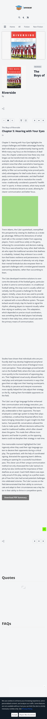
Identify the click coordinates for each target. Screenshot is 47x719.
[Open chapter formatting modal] (21, 120)
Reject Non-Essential (27, 715)
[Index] (44, 529)
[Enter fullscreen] (26, 120)
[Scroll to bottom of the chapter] (39, 120)
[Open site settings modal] (28, 17)
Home (12, 26)
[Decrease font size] (4, 120)
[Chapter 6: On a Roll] (43, 120)
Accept (14, 715)
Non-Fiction (38, 26)
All (19, 26)
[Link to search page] (19, 17)
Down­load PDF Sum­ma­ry (15, 497)
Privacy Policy (27, 709)
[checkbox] (23, 17)
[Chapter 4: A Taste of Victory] (35, 120)
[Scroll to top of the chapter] (39, 541)
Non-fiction (37, 67)
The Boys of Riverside (11, 127)
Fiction (27, 26)
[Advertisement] (20, 211)
